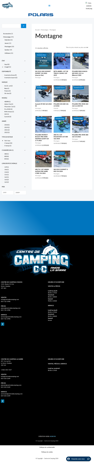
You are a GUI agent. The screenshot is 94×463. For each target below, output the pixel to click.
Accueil (37, 30)
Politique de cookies (47, 452)
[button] (49, 5)
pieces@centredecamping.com (10, 308)
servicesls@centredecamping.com (11, 394)
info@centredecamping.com (10, 299)
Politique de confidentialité (47, 447)
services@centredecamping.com (11, 317)
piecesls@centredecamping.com (11, 385)
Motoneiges (44, 30)
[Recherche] (23, 26)
